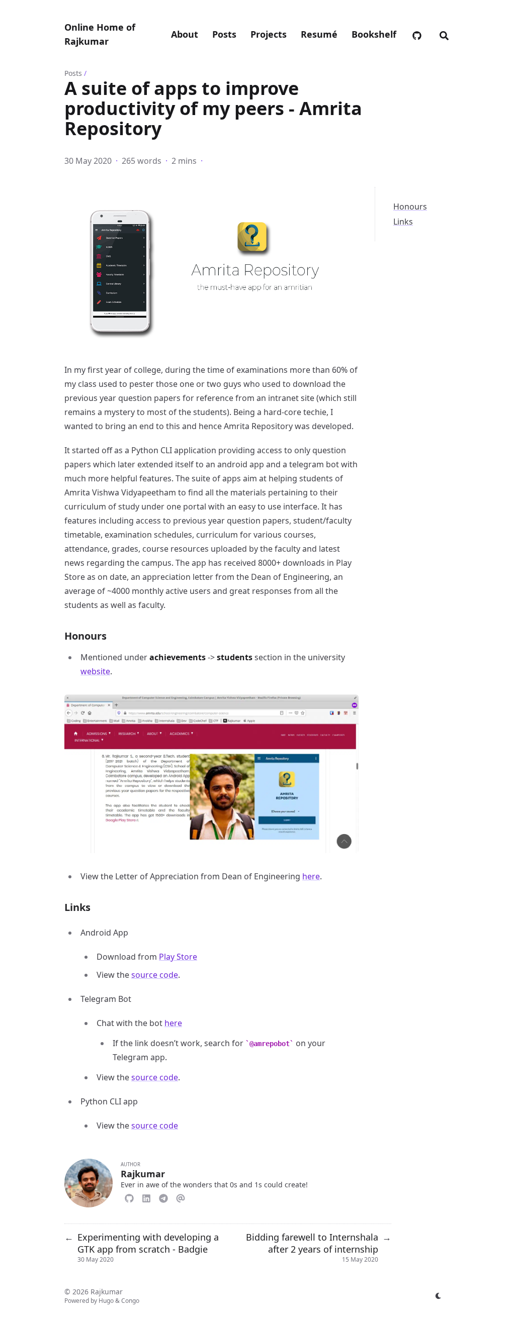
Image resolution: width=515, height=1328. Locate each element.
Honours (410, 206)
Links (403, 221)
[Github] (129, 1197)
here (311, 876)
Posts (73, 73)
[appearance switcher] (438, 1296)
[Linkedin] (146, 1197)
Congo (130, 1300)
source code (154, 974)
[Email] (180, 1197)
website (95, 671)
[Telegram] (163, 1197)
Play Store (178, 956)
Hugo (106, 1300)
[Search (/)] (444, 34)
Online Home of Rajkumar (99, 34)
